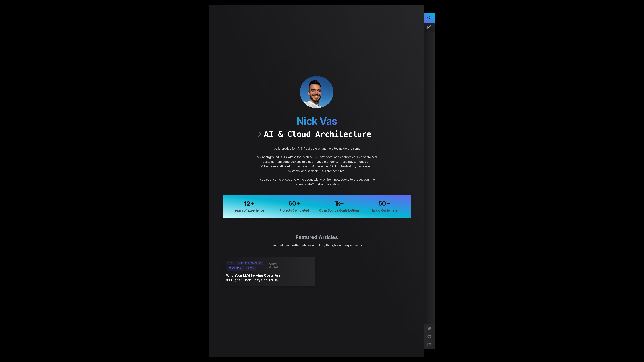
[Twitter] (429, 328)
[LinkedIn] (429, 345)
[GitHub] (429, 337)
